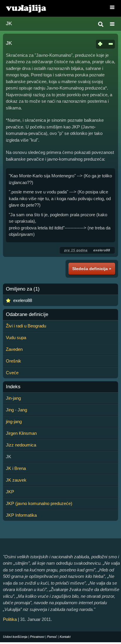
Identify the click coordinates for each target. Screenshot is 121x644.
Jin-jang (13, 398)
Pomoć (52, 636)
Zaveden (14, 349)
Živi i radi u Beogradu (26, 325)
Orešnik (13, 360)
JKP (10, 491)
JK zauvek (16, 480)
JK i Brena (16, 468)
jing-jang (14, 421)
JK (9, 23)
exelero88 (101, 250)
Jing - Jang (16, 409)
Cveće (12, 372)
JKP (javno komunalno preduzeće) (39, 503)
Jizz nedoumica (21, 444)
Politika (10, 619)
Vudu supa (16, 337)
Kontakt (65, 636)
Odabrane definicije (27, 314)
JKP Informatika (21, 515)
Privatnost (37, 636)
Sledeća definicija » (91, 268)
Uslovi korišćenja (15, 636)
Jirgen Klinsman (21, 433)
